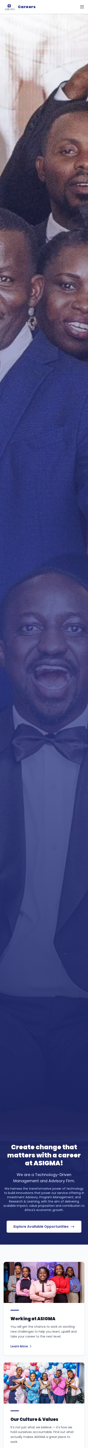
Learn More (19, 1346)
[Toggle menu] (82, 7)
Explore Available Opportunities (41, 1226)
